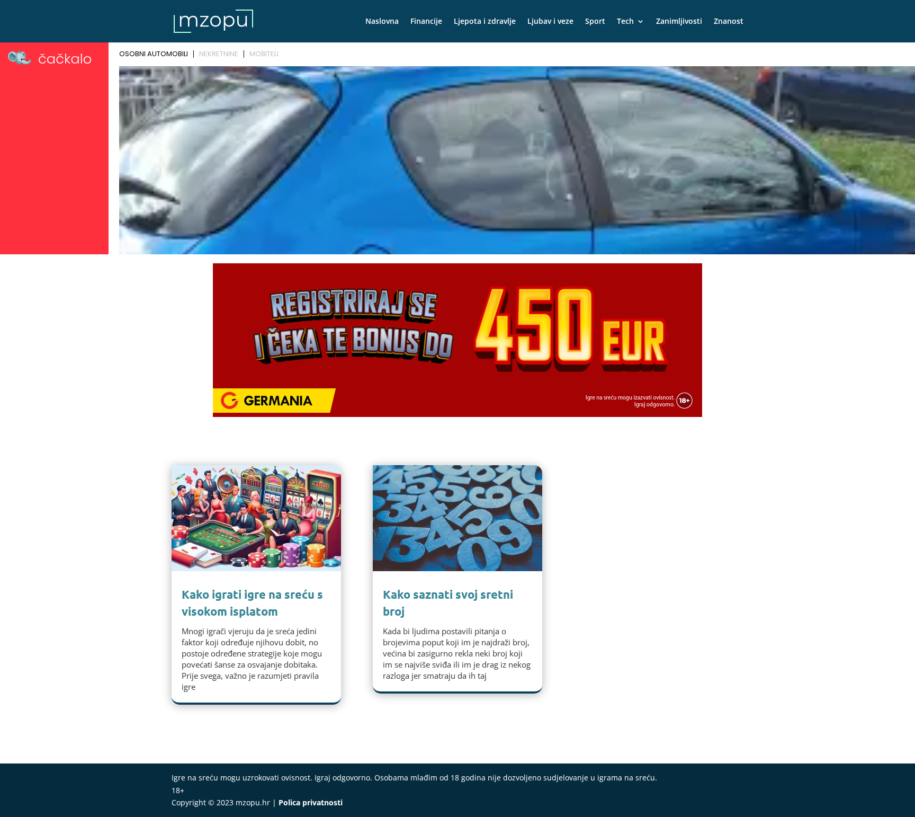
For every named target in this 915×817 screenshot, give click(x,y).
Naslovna (382, 21)
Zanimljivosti (679, 21)
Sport (595, 21)
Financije (426, 21)
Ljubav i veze (550, 21)
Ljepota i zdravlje (485, 21)
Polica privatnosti (311, 802)
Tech (625, 21)
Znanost (728, 21)
